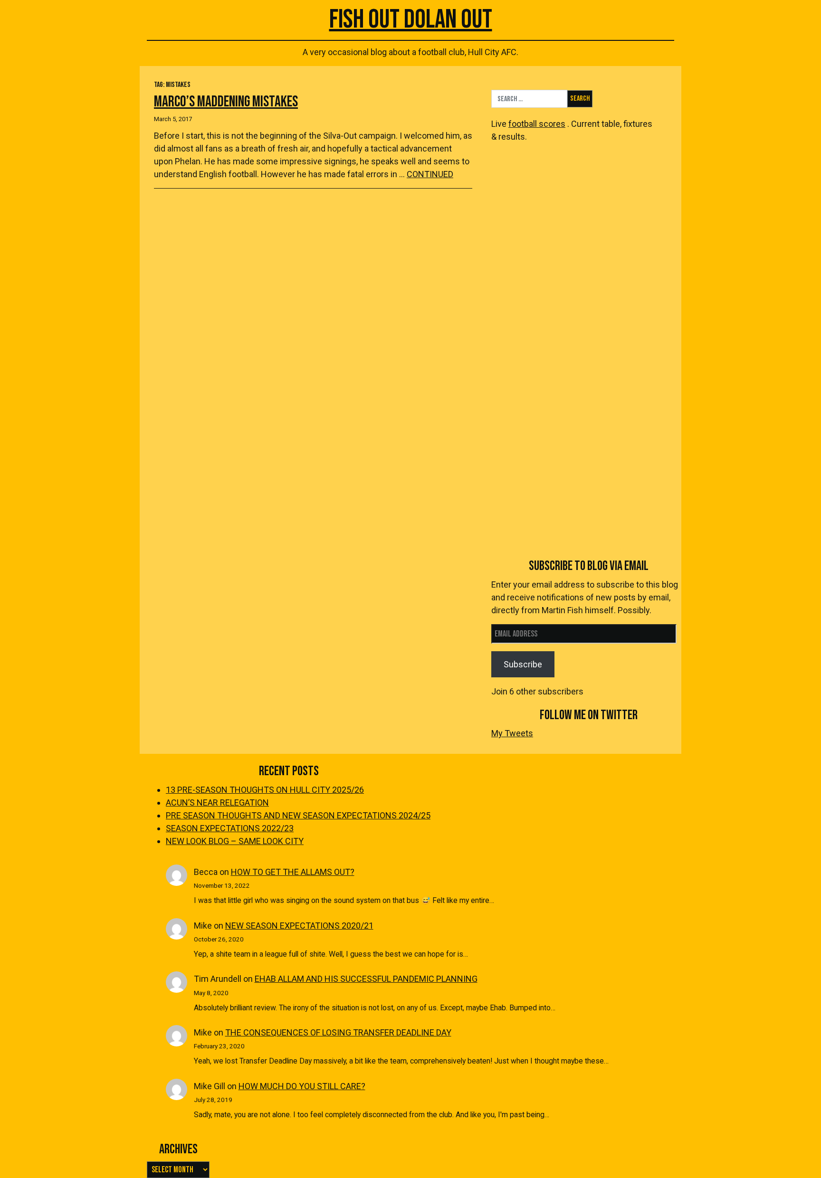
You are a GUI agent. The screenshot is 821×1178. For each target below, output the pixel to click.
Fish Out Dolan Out (410, 20)
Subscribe (523, 664)
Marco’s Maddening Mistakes (226, 102)
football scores (536, 124)
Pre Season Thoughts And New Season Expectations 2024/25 (298, 815)
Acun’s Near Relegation (217, 803)
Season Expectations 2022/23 (230, 828)
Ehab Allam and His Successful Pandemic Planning (366, 979)
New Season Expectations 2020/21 (299, 926)
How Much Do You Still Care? (302, 1086)
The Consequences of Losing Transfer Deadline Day (338, 1032)
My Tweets (512, 733)
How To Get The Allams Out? (292, 872)
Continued (430, 174)
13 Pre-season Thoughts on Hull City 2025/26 (265, 790)
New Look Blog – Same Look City (235, 841)
